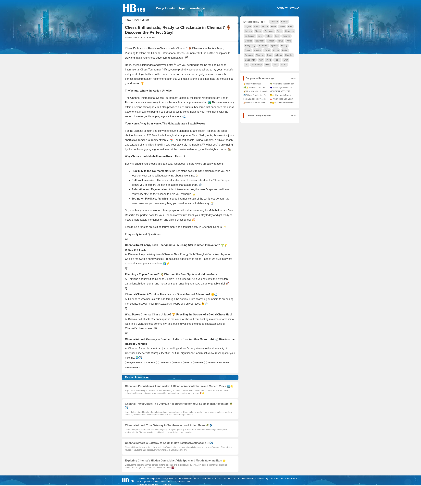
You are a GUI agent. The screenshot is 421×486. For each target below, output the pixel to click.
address (198, 362)
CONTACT (282, 8)
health (157, 484)
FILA (275, 65)
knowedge (142, 484)
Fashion (274, 22)
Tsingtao (286, 36)
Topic (182, 8)
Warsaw (260, 55)
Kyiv (261, 60)
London (270, 41)
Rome (276, 50)
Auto (256, 26)
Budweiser (250, 36)
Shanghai (263, 45)
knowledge (197, 8)
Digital (248, 26)
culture (164, 484)
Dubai (247, 50)
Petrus (269, 36)
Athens (278, 55)
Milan (267, 65)
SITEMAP (294, 8)
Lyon (286, 60)
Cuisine (248, 41)
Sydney (274, 45)
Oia (246, 65)
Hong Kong (250, 45)
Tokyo (280, 41)
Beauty (284, 22)
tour (169, 484)
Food (273, 26)
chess (176, 362)
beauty (151, 484)
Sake (279, 31)
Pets (290, 26)
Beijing (284, 45)
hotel (187, 362)
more (293, 78)
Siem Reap (257, 65)
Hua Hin (289, 55)
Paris (288, 41)
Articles (248, 31)
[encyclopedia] (134, 14)
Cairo (269, 55)
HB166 (128, 20)
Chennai (145, 20)
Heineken (289, 31)
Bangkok (249, 55)
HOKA (284, 65)
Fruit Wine (269, 31)
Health (265, 26)
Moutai (258, 31)
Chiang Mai (250, 60)
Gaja (277, 36)
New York (259, 41)
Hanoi (277, 60)
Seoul (267, 50)
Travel (136, 20)
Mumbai (257, 50)
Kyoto (268, 60)
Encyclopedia (165, 8)
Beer (260, 36)
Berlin (284, 50)
